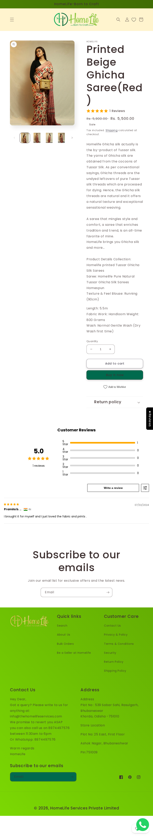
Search (62, 626)
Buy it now (115, 375)
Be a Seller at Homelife (74, 653)
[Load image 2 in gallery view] (37, 138)
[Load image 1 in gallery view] (25, 138)
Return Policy (114, 662)
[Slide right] (72, 137)
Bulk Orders (65, 644)
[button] (12, 19)
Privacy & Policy (116, 635)
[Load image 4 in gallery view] (61, 138)
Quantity (92, 341)
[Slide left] (14, 137)
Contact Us (112, 626)
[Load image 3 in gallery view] (49, 138)
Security (110, 653)
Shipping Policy (115, 671)
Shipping (112, 130)
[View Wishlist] (134, 19)
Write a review (113, 487)
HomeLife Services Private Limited (84, 808)
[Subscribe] (107, 592)
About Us (63, 635)
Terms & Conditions (119, 644)
